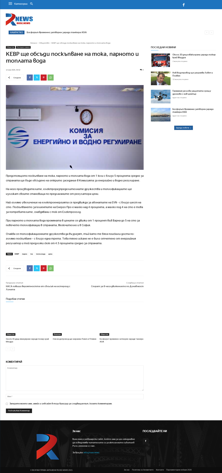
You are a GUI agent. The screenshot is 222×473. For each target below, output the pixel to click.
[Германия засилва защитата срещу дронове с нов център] (161, 96)
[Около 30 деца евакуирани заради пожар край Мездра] (28, 320)
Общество (44, 43)
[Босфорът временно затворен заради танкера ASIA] (122, 320)
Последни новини (23, 47)
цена (50, 254)
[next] (211, 32)
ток (31, 254)
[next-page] (12, 349)
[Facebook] (183, 5)
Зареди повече (182, 128)
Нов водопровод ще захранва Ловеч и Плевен (74, 339)
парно (24, 254)
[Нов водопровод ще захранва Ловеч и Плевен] (75, 320)
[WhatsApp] (51, 78)
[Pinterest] (44, 78)
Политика (57, 334)
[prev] (207, 32)
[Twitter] (37, 78)
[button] (31, 4)
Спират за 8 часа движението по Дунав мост (117, 286)
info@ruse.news (91, 453)
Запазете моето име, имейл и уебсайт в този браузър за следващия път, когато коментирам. (61, 404)
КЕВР (17, 254)
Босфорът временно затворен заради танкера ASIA (57, 32)
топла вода (40, 254)
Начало (33, 43)
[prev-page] (8, 349)
